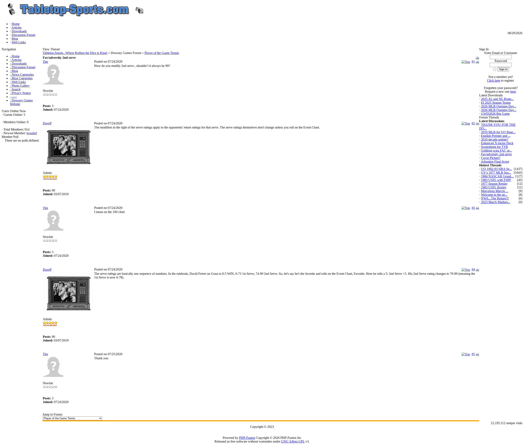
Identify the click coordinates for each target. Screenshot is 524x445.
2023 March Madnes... (495, 202)
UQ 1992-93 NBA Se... (496, 169)
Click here (493, 80)
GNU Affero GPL (293, 441)
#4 (473, 269)
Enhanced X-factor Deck (497, 143)
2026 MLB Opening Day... (498, 106)
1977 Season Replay (494, 183)
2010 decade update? (494, 139)
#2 (473, 123)
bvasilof (32, 133)
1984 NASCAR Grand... (497, 176)
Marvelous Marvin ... (494, 191)
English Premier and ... (495, 135)
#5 (473, 354)
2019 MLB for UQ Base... (498, 132)
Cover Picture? (490, 158)
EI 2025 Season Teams (496, 102)
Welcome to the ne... (494, 194)
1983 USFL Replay (493, 187)
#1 (473, 61)
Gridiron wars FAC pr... (496, 150)
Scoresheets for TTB (494, 147)
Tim (45, 61)
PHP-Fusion (247, 437)
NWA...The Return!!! (495, 198)
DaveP (47, 123)
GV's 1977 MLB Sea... (496, 172)
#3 (473, 208)
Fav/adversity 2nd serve (496, 154)
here (513, 91)
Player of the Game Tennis (162, 53)
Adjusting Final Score (495, 161)
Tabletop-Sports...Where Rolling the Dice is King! (75, 53)
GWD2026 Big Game (495, 113)
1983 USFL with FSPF (496, 180)
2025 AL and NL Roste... (497, 99)
